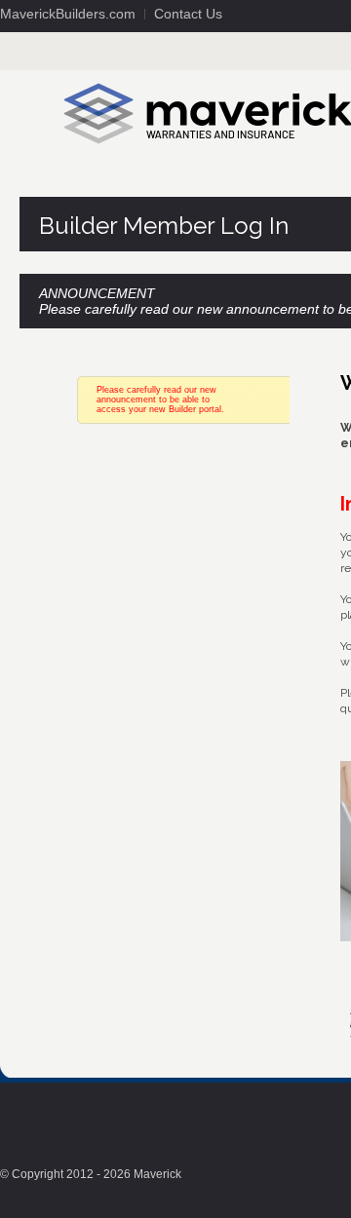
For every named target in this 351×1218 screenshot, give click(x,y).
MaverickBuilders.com (68, 13)
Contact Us (188, 13)
